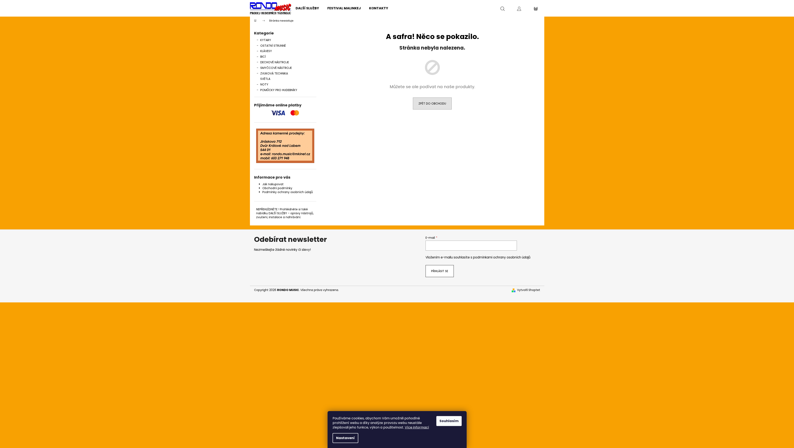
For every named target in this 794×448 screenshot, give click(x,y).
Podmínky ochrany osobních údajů (287, 192)
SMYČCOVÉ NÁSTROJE (276, 68)
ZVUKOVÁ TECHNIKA (274, 73)
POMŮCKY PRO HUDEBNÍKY (278, 90)
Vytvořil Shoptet (528, 290)
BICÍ (263, 57)
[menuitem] (307, 8)
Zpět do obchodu (432, 103)
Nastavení (345, 438)
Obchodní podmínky (277, 188)
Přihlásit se (439, 271)
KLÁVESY (266, 51)
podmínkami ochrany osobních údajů (501, 257)
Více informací (417, 427)
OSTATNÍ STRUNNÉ (273, 46)
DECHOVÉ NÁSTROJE (274, 62)
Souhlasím (449, 421)
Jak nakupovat (273, 184)
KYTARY (265, 40)
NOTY (264, 84)
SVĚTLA (265, 79)
